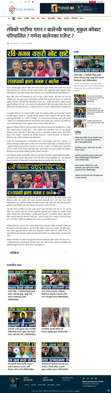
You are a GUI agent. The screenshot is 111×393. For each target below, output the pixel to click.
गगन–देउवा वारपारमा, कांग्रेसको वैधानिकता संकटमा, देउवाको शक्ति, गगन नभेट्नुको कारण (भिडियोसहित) (55, 294)
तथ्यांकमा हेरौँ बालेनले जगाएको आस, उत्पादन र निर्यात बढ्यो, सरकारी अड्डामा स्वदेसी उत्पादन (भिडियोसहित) (55, 366)
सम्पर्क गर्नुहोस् (50, 385)
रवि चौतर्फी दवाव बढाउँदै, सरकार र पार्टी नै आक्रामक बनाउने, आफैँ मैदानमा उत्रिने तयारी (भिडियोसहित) (21, 366)
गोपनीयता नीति (41, 385)
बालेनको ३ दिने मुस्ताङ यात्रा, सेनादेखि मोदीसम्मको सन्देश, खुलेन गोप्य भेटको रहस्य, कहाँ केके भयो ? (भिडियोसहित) (22, 331)
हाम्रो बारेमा (33, 385)
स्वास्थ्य (43, 18)
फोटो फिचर (74, 18)
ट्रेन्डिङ (78, 132)
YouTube (92, 2)
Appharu (77, 391)
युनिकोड (101, 2)
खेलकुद (59, 18)
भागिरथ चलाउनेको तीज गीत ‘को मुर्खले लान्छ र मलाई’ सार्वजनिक (89, 176)
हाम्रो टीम (27, 385)
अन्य (81, 18)
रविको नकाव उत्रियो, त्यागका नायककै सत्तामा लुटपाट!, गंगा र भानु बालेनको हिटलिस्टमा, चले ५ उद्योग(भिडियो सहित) (88, 140)
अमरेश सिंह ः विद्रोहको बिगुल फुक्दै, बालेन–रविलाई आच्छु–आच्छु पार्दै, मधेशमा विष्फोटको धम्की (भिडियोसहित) (21, 295)
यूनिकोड (58, 385)
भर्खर (76, 52)
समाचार (19, 18)
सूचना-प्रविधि (51, 18)
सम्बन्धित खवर (14, 265)
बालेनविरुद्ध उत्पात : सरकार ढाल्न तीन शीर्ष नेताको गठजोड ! (88, 148)
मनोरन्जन (66, 18)
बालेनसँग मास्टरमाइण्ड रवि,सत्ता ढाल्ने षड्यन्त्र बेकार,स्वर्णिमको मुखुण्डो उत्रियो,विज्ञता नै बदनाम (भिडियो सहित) (88, 157)
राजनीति (26, 18)
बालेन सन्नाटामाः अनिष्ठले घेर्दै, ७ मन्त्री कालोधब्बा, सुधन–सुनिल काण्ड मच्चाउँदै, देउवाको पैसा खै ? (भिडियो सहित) (87, 167)
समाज (33, 18)
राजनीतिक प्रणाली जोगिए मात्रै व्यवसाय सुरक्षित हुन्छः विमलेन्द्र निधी (55, 330)
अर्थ (38, 18)
